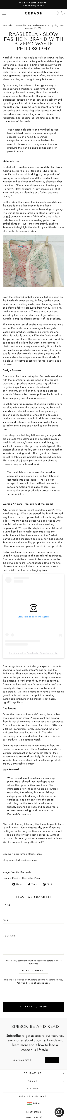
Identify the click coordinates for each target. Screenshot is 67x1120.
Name (7, 905)
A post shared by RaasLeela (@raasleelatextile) (33, 653)
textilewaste (38, 25)
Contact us (33, 1073)
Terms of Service (36, 982)
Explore (33, 1088)
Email (7, 920)
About (32, 1080)
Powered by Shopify (33, 1117)
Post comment (33, 970)
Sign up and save (33, 1096)
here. (39, 854)
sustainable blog (23, 25)
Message (9, 935)
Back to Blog (36, 1006)
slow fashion (8, 25)
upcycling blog (51, 25)
